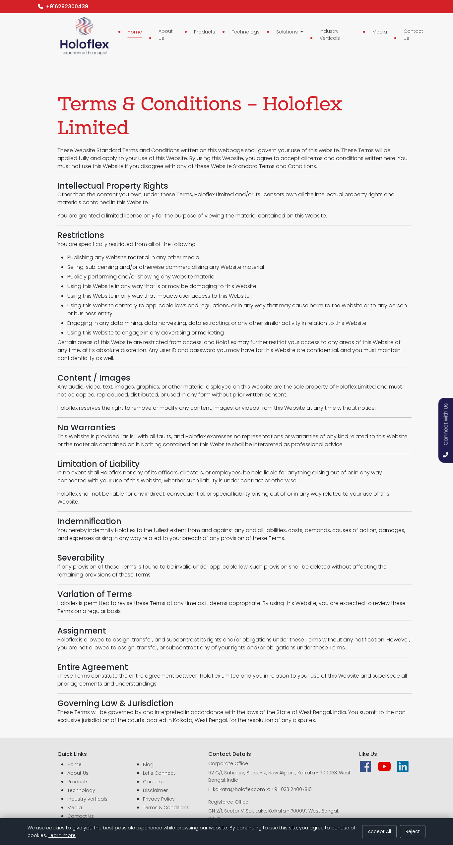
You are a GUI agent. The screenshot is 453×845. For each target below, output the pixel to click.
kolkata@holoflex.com (239, 789)
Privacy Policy (159, 799)
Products (204, 32)
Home (135, 32)
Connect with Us (446, 424)
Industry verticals (87, 799)
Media (379, 32)
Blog (148, 764)
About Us (166, 34)
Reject (413, 831)
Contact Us (413, 34)
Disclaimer (155, 790)
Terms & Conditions (166, 807)
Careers (152, 781)
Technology (246, 32)
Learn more (62, 835)
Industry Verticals (330, 34)
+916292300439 (65, 6)
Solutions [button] (287, 32)
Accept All (379, 831)
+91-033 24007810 (291, 789)
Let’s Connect (159, 773)
